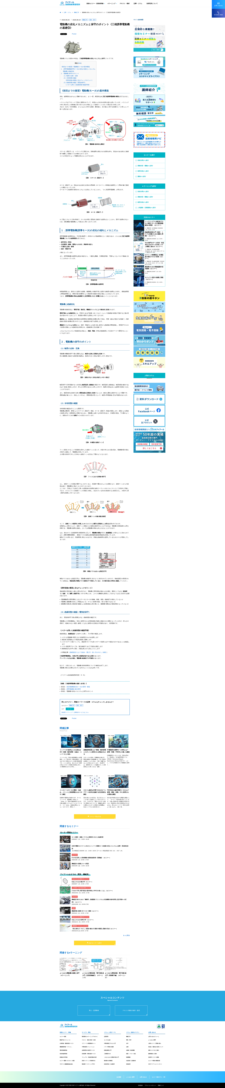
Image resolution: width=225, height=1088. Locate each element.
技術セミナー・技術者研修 (95, 3)
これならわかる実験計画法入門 (111, 1057)
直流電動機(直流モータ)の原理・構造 (78, 687)
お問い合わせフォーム (153, 1036)
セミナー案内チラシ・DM (158, 1077)
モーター (69, 709)
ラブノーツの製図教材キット (89, 1043)
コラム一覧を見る (95, 816)
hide (79, 63)
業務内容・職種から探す (145, 165)
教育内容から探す (143, 171)
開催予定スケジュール (65, 1040)
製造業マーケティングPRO (88, 1064)
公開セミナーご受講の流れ (154, 1043)
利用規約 (140, 1085)
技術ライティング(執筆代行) (88, 1060)
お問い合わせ (143, 1077)
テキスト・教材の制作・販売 (89, 1040)
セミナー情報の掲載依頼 (154, 1060)
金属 (127, 1046)
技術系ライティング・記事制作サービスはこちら (75, 712)
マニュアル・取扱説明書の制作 (89, 1057)
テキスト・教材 (125, 3)
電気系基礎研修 (63, 1050)
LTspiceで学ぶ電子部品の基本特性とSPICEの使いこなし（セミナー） (92, 890)
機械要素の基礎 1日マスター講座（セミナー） (85, 911)
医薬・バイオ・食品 (131, 1053)
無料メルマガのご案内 (153, 1050)
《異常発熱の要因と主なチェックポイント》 (79, 80)
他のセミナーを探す (95, 943)
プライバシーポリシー (150, 1085)
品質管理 (106, 1036)
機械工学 (84, 19)
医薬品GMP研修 (63, 1057)
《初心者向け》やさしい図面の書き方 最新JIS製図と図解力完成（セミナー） (95, 928)
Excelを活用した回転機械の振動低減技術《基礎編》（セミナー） (91, 857)
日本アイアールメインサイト (155, 1064)
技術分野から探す (143, 160)
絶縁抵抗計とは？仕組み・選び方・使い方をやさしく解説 (88, 652)
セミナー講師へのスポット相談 (67, 1060)
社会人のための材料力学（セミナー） (83, 919)
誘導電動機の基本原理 (74, 689)
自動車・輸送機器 (130, 1050)
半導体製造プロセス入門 (110, 1043)
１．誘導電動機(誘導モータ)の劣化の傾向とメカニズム (78, 69)
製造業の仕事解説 (108, 1060)
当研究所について (152, 3)
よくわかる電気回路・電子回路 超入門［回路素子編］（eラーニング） (115, 975)
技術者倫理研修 (63, 1053)
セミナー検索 (63, 1036)
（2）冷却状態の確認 (69, 78)
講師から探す (142, 176)
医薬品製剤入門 (107, 1050)
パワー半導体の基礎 (109, 1046)
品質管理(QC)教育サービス (88, 1050)
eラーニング (111, 3)
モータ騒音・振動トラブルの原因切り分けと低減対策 (87, 837)
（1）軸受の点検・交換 (70, 76)
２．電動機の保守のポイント (70, 73)
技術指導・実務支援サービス (89, 1053)
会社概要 (119, 1077)
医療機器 (128, 1057)
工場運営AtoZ (107, 1053)
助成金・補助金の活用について (155, 1046)
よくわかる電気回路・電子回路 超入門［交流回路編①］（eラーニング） (93, 975)
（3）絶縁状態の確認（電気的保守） (74, 82)
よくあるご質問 (152, 1040)
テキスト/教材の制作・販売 (131, 1010)
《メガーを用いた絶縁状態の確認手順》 (77, 85)
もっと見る (126, 935)
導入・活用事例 (94, 1010)
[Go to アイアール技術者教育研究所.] (60, 12)
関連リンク (161, 1085)
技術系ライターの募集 (153, 1057)
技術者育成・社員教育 (109, 1064)
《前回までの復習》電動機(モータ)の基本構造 (75, 66)
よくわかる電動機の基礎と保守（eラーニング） (69, 974)
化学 (127, 1043)
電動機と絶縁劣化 (68, 71)
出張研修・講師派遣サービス (66, 1043)
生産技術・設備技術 (131, 1060)
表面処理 (128, 1064)
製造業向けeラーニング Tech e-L (90, 1036)
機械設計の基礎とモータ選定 (80, 863)
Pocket (74, 34)
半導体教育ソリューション (88, 1046)
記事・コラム (138, 3)
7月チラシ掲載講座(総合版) (66, 1064)
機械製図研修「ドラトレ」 (66, 1046)
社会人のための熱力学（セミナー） (82, 881)
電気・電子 (92, 19)
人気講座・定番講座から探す (147, 207)
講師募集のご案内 (152, 1053)
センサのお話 (107, 1040)
